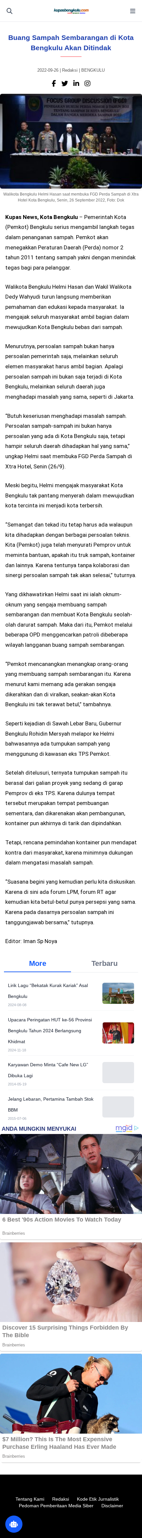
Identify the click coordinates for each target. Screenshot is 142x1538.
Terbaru (104, 963)
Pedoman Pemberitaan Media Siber (56, 1505)
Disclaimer (112, 1505)
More (37, 963)
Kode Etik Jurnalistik (98, 1499)
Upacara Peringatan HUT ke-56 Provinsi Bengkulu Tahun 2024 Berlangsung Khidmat (50, 1030)
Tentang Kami (30, 1499)
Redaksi (60, 1499)
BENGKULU (93, 70)
